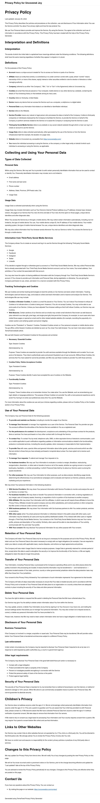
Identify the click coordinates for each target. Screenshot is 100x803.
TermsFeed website (12, 331)
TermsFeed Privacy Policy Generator (29, 798)
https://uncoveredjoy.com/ (52, 139)
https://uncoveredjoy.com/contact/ (45, 789)
